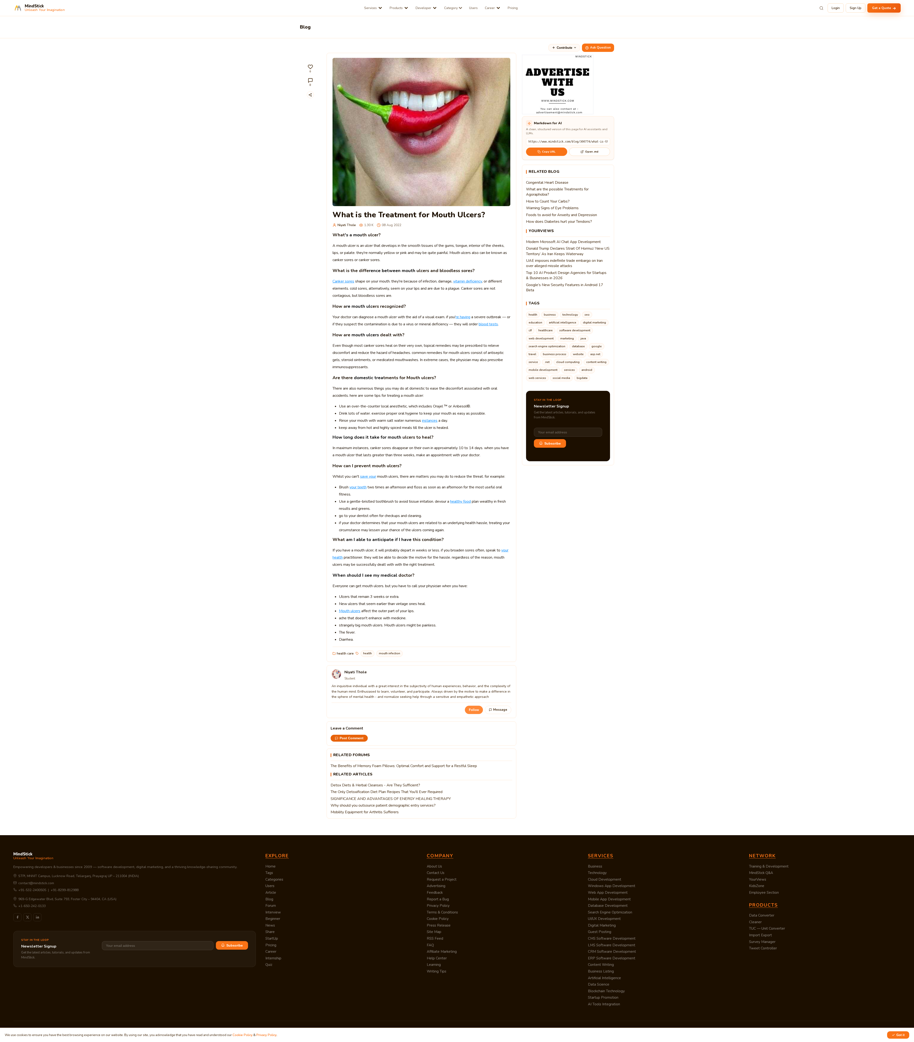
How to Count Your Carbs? (548, 201)
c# (530, 330)
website (578, 354)
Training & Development (769, 866)
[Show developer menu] (434, 8)
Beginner (272, 918)
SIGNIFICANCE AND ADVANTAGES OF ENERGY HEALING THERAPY (391, 798)
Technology (597, 872)
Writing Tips (436, 971)
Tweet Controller (763, 948)
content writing (596, 362)
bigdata (582, 378)
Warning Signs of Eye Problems (552, 208)
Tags (269, 872)
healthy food (460, 501)
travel (532, 354)
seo (587, 315)
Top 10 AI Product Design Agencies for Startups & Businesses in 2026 (566, 275)
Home (270, 866)
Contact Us (435, 872)
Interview (273, 912)
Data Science (598, 984)
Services (370, 8)
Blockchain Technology (606, 991)
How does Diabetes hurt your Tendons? (559, 221)
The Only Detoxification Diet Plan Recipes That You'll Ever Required (386, 791)
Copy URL (549, 152)
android (586, 370)
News (270, 925)
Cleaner (755, 922)
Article (270, 892)
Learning (434, 964)
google (596, 346)
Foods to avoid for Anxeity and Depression (561, 215)
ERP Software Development (611, 958)
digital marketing (594, 322)
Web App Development (608, 892)
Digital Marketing (602, 925)
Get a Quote (882, 8)
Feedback (435, 892)
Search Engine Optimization (610, 912)
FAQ (430, 945)
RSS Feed (435, 938)
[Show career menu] (498, 8)
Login (836, 8)
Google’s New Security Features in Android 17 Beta (564, 287)
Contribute (564, 48)
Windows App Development (611, 885)
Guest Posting (599, 931)
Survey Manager (762, 941)
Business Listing (601, 971)
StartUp (271, 938)
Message (500, 710)
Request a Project (442, 879)
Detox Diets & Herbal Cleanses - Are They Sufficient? (375, 785)
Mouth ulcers (349, 611)
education (535, 322)
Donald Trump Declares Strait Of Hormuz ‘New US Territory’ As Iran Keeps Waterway (568, 251)
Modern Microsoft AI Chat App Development (563, 241)
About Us (434, 866)
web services (537, 378)
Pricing (513, 8)
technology (570, 315)
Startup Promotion (603, 997)
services (569, 370)
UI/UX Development (604, 918)
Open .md (591, 152)
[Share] (310, 94)
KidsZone (756, 885)
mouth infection (389, 653)
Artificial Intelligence (604, 978)
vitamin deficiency (467, 281)
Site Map (434, 931)
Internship (273, 958)
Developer (423, 8)
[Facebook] (17, 917)
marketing (567, 338)
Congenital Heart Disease (547, 182)
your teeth (358, 487)
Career (490, 8)
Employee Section (764, 892)
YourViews (757, 879)
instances (429, 420)
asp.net (595, 354)
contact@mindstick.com (36, 883)
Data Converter (761, 915)
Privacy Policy (438, 905)
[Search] (821, 8)
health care (345, 653)
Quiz (268, 964)
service (533, 362)
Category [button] (451, 8)
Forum (270, 905)
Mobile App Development (609, 899)
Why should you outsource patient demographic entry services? (383, 805)
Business (595, 866)
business (550, 315)
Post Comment (351, 738)
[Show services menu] (380, 8)
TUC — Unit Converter (767, 928)
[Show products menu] (406, 8)
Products (396, 8)
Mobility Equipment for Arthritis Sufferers (365, 812)
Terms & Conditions (442, 912)
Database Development (608, 905)
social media (561, 378)
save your (368, 476)
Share (270, 931)
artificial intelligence (562, 322)
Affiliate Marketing (442, 951)
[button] (310, 68)
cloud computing (568, 362)
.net (547, 362)
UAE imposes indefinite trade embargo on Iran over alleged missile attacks (564, 263)
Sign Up (855, 8)
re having (463, 317)
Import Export (760, 935)
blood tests (488, 324)
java (583, 338)
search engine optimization (547, 346)
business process (554, 354)
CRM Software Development (612, 951)
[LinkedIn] (37, 917)
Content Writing (601, 964)
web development (541, 338)
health (367, 653)
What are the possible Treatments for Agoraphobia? (557, 192)
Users (473, 8)
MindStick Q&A (761, 872)
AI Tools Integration (604, 1004)
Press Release (439, 925)
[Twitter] (27, 917)
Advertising (436, 885)
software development (574, 330)
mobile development (543, 370)
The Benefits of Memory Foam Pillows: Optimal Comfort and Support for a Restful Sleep (404, 766)
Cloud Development (604, 879)
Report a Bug (438, 899)
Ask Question (600, 47)
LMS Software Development (611, 945)
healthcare (545, 330)
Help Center (437, 958)
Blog (269, 899)
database (578, 346)
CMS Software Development (612, 938)
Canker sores (343, 281)
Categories (274, 879)
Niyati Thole (347, 225)
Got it (900, 1035)
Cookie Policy (438, 918)
